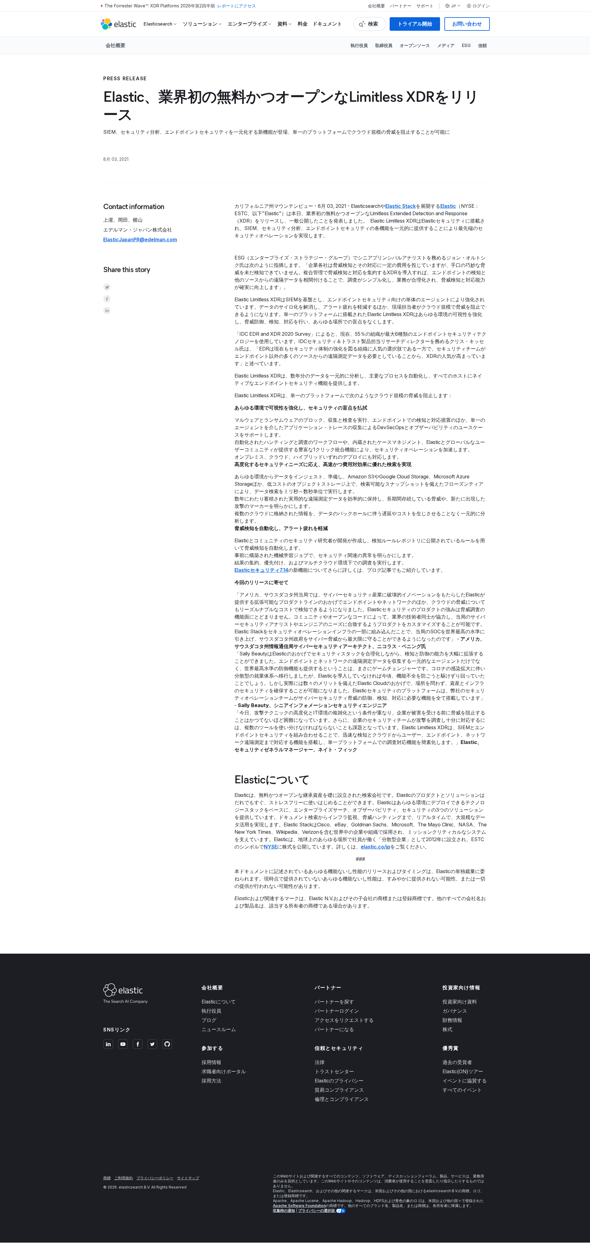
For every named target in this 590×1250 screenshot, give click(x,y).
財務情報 (452, 1020)
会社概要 (376, 6)
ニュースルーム (219, 1029)
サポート (425, 6)
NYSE (270, 847)
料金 (303, 24)
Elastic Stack (400, 206)
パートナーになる (334, 1029)
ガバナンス (454, 1011)
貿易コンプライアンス (339, 1090)
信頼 (482, 45)
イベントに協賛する (464, 1081)
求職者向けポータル (224, 1071)
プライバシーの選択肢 (317, 1210)
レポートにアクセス (236, 5)
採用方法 (211, 1081)
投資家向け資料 (459, 1002)
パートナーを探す (334, 1002)
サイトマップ (188, 1178)
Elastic (448, 206)
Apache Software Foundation (299, 1205)
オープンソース (415, 45)
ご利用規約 (123, 1178)
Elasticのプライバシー (339, 1081)
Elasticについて (219, 1002)
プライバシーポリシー (154, 1178)
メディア (445, 45)
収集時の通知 (284, 1210)
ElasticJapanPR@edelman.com (140, 239)
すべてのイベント (462, 1090)
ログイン (481, 5)
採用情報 (211, 1062)
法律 (319, 1062)
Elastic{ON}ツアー (462, 1071)
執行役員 (359, 45)
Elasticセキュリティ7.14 (261, 570)
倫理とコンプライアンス (342, 1099)
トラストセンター (334, 1071)
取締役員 (383, 45)
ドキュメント (327, 24)
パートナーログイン (337, 1011)
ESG (466, 45)
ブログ (209, 1020)
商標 (107, 1178)
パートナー (400, 6)
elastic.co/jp (375, 847)
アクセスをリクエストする (344, 1020)
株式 (447, 1029)
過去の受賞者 (457, 1062)
